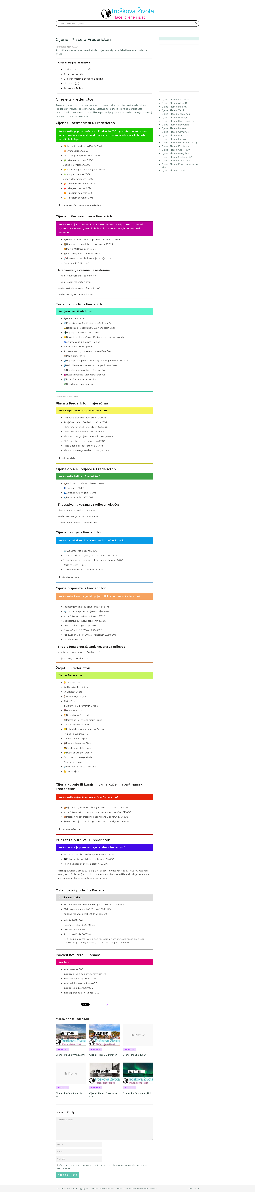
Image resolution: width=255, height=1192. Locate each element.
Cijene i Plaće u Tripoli (173, 170)
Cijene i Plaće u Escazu (174, 139)
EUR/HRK (165, 89)
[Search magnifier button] (196, 23)
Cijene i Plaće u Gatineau (175, 135)
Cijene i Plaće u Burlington (103, 1055)
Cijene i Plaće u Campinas (175, 132)
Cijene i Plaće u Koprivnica (175, 146)
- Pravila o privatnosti (123, 1188)
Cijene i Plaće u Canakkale (175, 99)
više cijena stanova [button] (71, 829)
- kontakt (153, 1188)
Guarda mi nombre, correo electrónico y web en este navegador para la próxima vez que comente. (102, 1167)
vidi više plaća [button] (68, 458)
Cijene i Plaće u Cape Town (176, 150)
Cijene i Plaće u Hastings (174, 117)
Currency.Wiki (192, 89)
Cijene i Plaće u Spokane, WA (177, 157)
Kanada (62, 1049)
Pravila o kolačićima (104, 1188)
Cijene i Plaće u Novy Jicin (175, 124)
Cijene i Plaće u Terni (173, 110)
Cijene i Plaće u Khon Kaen (176, 160)
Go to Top (192, 1188)
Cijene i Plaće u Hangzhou (176, 153)
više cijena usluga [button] (70, 577)
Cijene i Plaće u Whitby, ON (70, 1055)
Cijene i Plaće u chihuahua (176, 114)
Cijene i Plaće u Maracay (174, 107)
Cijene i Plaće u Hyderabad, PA (178, 121)
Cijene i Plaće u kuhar (134, 1055)
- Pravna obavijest (141, 1188)
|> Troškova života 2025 (66, 1188)
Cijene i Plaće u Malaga (174, 128)
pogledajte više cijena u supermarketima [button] (81, 205)
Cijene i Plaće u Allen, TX (175, 103)
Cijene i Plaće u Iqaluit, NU (137, 1093)
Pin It (107, 1005)
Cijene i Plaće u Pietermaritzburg (179, 142)
